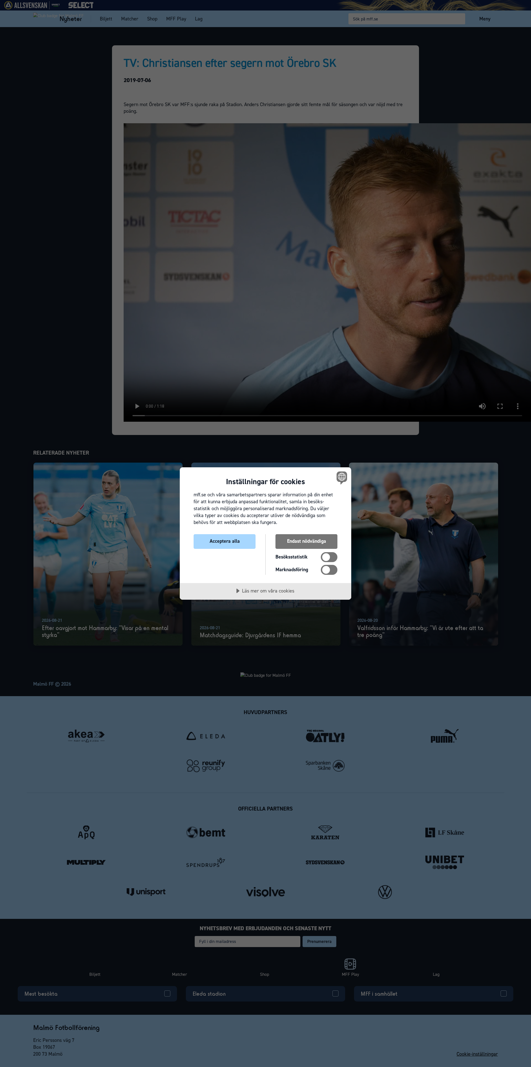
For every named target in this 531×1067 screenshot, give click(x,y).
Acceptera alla (225, 541)
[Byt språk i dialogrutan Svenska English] (340, 477)
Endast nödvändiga (306, 541)
